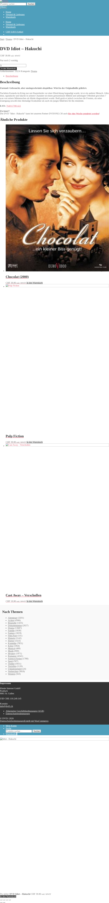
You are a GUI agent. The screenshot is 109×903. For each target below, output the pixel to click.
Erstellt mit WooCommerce (36, 721)
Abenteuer (12, 618)
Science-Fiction (15, 658)
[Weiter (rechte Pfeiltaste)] (4, 902)
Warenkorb (11, 17)
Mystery (11, 653)
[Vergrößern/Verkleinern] (1, 899)
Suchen (31, 4)
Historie (11, 638)
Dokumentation (15, 625)
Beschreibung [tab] (12, 76)
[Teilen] (7, 899)
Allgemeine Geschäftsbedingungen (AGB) (25, 711)
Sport (10, 661)
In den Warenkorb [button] (35, 283)
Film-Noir (12, 635)
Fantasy (11, 633)
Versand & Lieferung (15, 14)
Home (8, 12)
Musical (11, 648)
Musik (11, 651)
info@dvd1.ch (6, 706)
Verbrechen (13, 671)
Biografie (12, 623)
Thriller (11, 664)
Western (11, 674)
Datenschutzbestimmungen (18, 713)
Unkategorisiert (15, 669)
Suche (8, 728)
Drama (9, 39)
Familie (11, 630)
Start (2, 39)
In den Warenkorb (8, 68)
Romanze (12, 656)
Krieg (10, 646)
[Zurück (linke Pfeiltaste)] (1, 902)
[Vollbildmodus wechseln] (4, 899)
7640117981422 (13, 106)
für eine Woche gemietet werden (83, 113)
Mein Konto (11, 726)
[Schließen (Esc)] (10, 899)
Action (11, 620)
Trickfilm (12, 666)
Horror (11, 641)
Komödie (12, 643)
